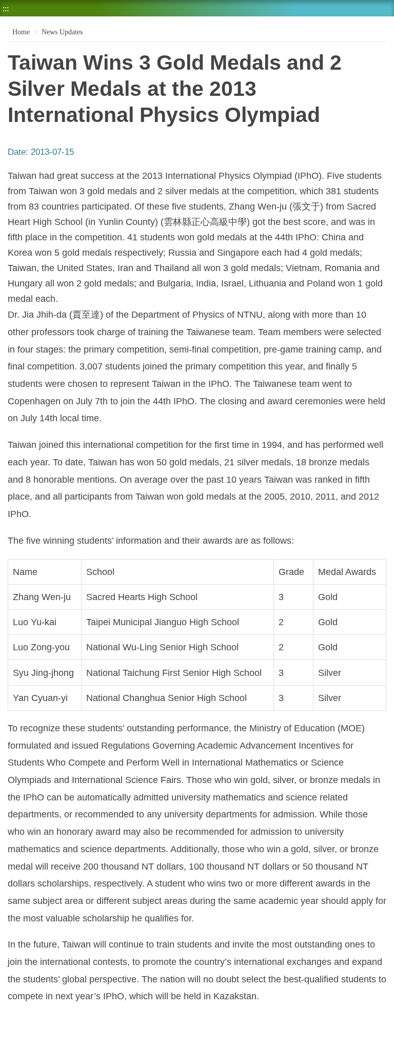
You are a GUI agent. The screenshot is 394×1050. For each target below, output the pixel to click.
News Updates (62, 32)
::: (6, 8)
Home (20, 32)
